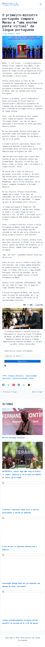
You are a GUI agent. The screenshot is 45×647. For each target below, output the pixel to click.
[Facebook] (3, 385)
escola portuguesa (20, 378)
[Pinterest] (14, 385)
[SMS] (29, 385)
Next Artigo (38, 392)
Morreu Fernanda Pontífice (13, 438)
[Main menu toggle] (41, 4)
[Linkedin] (19, 385)
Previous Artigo (9, 392)
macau (31, 378)
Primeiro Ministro (15, 376)
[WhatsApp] (24, 385)
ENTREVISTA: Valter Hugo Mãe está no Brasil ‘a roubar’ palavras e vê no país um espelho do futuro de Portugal (21, 474)
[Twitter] (8, 385)
